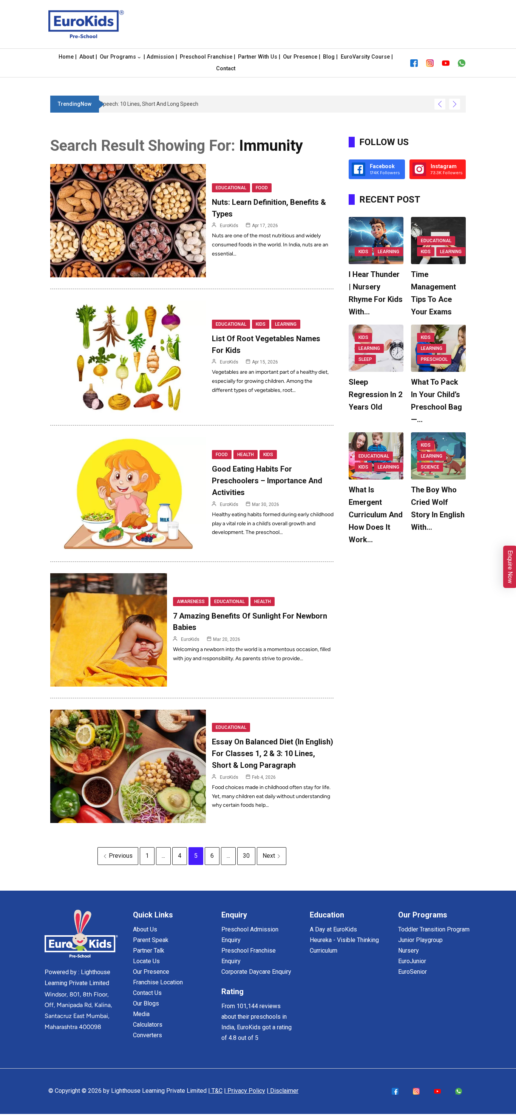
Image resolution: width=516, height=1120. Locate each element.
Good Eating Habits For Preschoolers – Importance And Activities (267, 480)
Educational (231, 187)
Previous (121, 855)
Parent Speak (150, 940)
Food (262, 187)
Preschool (434, 359)
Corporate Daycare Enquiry (256, 971)
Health (245, 454)
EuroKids (229, 225)
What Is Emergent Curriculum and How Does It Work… (376, 514)
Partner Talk (148, 950)
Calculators (147, 1024)
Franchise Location (158, 982)
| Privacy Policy (244, 1090)
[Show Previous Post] (439, 104)
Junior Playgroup (420, 940)
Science (430, 467)
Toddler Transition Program (434, 929)
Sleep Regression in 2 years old (375, 394)
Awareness (191, 601)
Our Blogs (146, 1003)
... (163, 855)
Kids (261, 324)
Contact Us (147, 992)
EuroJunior (412, 961)
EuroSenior (412, 971)
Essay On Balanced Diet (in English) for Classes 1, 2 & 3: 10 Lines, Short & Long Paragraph (272, 753)
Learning (286, 324)
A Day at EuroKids (333, 929)
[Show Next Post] (454, 104)
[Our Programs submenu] (139, 57)
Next (269, 855)
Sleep (365, 359)
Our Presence (151, 971)
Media (141, 1014)
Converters (147, 1035)
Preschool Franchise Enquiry (248, 956)
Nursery (408, 950)
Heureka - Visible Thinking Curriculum (344, 945)
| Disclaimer (282, 1090)
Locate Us (146, 961)
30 (246, 855)
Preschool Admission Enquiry (249, 935)
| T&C (215, 1090)
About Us (145, 929)
